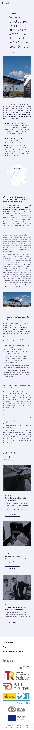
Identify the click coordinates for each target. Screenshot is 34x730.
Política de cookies (25, 727)
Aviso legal (6, 727)
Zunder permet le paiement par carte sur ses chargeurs (16, 555)
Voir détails (12, 514)
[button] (31, 2)
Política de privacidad (15, 727)
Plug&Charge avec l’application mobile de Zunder (16, 499)
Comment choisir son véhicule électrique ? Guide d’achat (15, 608)
